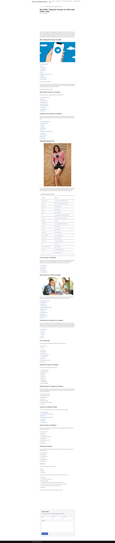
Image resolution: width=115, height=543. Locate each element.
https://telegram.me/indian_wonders (59, 249)
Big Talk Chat (43, 310)
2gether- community (44, 309)
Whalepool (42, 75)
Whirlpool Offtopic (43, 302)
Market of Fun (43, 358)
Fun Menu (42, 347)
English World (43, 314)
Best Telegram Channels (49, 89)
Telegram (50, 2)
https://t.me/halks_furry (57, 246)
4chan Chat (42, 334)
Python (42, 65)
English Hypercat (43, 77)
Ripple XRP (43, 124)
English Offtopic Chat (44, 102)
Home (50, 1)
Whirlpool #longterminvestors (45, 121)
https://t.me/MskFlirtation (57, 212)
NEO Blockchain (43, 128)
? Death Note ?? (43, 350)
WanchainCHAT (43, 138)
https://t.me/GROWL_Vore (57, 252)
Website (64, 516)
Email (53, 516)
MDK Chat (42, 337)
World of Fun (43, 361)
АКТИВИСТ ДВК (43, 329)
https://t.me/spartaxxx (57, 209)
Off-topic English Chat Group (45, 300)
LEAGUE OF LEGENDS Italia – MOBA (47, 417)
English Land (43, 317)
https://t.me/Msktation (57, 229)
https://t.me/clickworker (57, 226)
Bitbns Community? (44, 134)
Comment (43, 520)
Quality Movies (43, 472)
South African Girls (58, 1)
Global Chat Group (44, 79)
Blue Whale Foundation (44, 123)
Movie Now (42, 470)
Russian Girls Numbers (76, 1)
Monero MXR (43, 133)
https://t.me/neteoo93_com (57, 232)
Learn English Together (44, 371)
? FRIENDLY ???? (44, 304)
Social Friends (43, 415)
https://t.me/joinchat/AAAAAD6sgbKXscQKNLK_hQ (61, 203)
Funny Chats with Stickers (45, 355)
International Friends (44, 312)
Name (43, 516)
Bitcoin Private (43, 136)
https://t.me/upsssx (56, 243)
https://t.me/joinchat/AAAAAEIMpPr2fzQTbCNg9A (61, 200)
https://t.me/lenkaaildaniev (57, 206)
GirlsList (42, 13)
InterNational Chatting (44, 104)
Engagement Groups (44, 305)
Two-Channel (43, 332)
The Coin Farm (43, 67)
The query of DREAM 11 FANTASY (46, 307)
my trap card (43, 99)
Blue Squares (43, 420)
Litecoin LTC (43, 129)
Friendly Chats (43, 107)
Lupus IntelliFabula (44, 422)
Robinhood (42, 126)
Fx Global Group (43, 265)
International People (44, 109)
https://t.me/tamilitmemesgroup (58, 235)
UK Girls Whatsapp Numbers (67, 1)
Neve (33, 541)
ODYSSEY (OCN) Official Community (47, 131)
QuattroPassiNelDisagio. (45, 412)
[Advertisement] (57, 23)
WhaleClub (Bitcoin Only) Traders (46, 74)
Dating (53, 1)
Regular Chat (43, 110)
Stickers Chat (43, 70)
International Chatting (44, 315)
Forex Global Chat (44, 69)
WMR (41, 72)
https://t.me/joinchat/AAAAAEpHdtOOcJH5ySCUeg (61, 223)
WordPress (40, 541)
